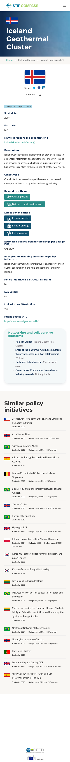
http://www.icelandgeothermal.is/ (21, 321)
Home (9, 60)
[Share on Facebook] (39, 88)
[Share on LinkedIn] (44, 88)
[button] (64, 5)
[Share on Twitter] (34, 88)
